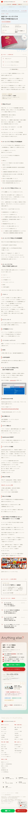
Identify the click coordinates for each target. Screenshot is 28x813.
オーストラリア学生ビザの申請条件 (12, 61)
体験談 (2, 750)
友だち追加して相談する (14, 664)
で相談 (7, 810)
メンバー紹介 (3, 733)
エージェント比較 (18, 752)
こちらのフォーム (15, 678)
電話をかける (22, 802)
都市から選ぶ (3, 746)
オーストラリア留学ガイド (6, 756)
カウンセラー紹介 (6, 592)
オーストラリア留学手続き (6, 21)
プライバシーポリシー (9, 801)
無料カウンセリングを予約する (14, 669)
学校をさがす (3, 744)
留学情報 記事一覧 (4, 769)
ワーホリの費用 (17, 746)
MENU (25, 1)
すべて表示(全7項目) (14, 69)
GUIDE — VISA (4, 13)
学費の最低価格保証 (18, 750)
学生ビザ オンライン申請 (7, 485)
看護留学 (16, 729)
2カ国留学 (16, 737)
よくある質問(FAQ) (4, 771)
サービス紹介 (3, 729)
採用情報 (2, 737)
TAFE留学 (16, 733)
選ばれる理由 (3, 727)
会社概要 (11, 592)
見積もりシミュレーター (19, 748)
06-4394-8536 (12, 674)
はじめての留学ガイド (5, 754)
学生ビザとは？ (8, 58)
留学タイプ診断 (4, 748)
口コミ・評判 (3, 752)
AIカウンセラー (4, 731)
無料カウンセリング (5, 762)
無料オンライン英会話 (19, 739)
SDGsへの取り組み (4, 739)
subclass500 (13, 380)
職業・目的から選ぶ (18, 727)
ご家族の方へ (3, 767)
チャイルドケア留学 (18, 731)
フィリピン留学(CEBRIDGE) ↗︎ (6, 794)
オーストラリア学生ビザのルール (11, 65)
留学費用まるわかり (18, 744)
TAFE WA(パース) (18, 735)
